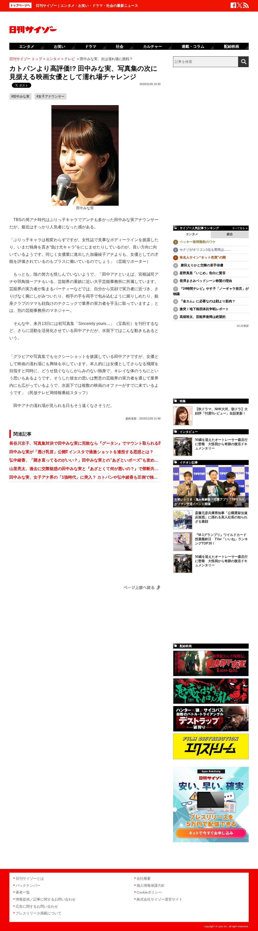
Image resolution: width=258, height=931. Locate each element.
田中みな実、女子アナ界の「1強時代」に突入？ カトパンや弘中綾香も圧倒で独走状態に (84, 477)
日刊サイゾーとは (30, 878)
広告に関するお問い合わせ (37, 906)
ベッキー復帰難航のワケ (198, 242)
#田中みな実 (20, 96)
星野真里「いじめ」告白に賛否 (202, 273)
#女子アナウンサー (50, 96)
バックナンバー (28, 885)
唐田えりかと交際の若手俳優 (201, 265)
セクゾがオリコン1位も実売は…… (205, 249)
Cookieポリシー (149, 892)
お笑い (59, 46)
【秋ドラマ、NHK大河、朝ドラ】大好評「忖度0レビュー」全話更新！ (221, 411)
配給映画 (231, 46)
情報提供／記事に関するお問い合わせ (46, 899)
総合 (230, 234)
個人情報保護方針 (151, 885)
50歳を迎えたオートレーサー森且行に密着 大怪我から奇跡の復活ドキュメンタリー (221, 444)
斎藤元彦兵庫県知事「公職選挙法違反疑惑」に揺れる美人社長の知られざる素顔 (221, 517)
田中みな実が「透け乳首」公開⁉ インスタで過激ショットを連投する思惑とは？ (81, 452)
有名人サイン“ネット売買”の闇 (203, 257)
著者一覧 (23, 892)
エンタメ (192, 234)
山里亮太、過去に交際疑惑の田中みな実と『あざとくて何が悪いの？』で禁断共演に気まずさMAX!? (84, 469)
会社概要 (144, 878)
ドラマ (90, 46)
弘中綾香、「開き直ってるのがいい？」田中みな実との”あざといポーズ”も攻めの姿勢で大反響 (84, 460)
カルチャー (152, 46)
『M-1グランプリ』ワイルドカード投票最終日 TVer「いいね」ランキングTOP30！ (221, 539)
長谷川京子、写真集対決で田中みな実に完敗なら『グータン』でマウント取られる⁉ (84, 443)
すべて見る (238, 228)
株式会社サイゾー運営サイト (159, 899)
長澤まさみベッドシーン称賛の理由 (206, 281)
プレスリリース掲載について (38, 913)
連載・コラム (193, 46)
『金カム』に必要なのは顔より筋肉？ (207, 301)
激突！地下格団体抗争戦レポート (204, 309)
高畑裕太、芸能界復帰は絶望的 (202, 317)
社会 (119, 46)
